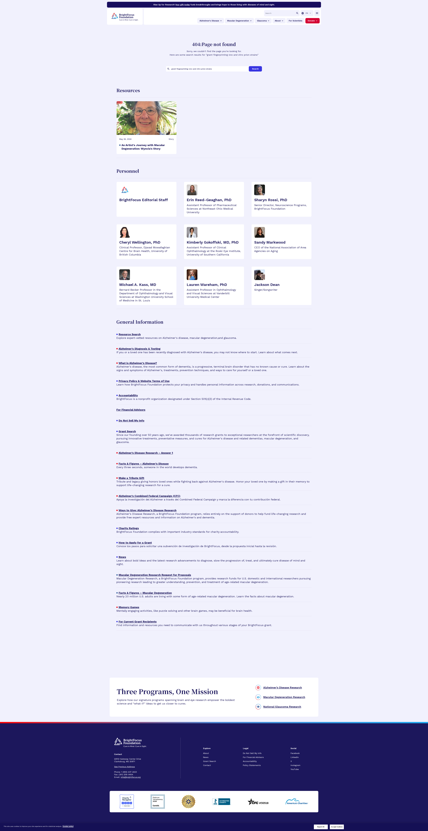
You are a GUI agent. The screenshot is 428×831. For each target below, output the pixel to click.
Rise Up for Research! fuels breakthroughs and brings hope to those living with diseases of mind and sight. (214, 4)
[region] (214, 827)
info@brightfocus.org (131, 777)
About (206, 753)
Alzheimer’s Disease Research (282, 687)
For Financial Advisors (253, 757)
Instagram (295, 765)
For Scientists (295, 20)
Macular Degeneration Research (284, 697)
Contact (207, 765)
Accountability (250, 761)
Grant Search (209, 761)
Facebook (295, 753)
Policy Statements (252, 765)
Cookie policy (68, 826)
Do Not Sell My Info (252, 753)
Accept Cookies (337, 827)
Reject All (320, 827)
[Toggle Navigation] (317, 13)
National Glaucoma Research (282, 706)
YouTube (295, 769)
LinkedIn (295, 757)
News (205, 757)
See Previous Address (124, 767)
